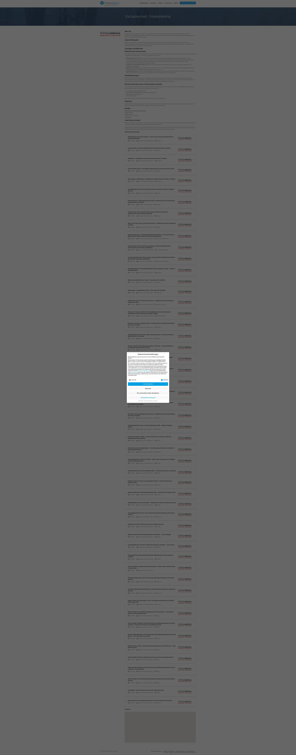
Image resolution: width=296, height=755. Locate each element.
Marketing (165, 379)
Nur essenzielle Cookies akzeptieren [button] (148, 393)
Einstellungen (134, 372)
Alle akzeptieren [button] (148, 384)
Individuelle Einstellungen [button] (148, 397)
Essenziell (133, 379)
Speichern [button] (148, 388)
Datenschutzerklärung (143, 370)
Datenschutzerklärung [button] (148, 400)
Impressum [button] (156, 400)
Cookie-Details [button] (141, 400)
